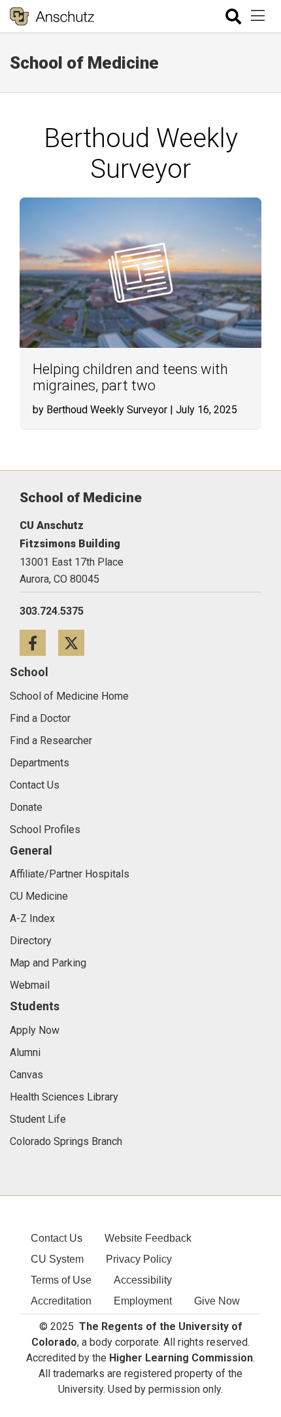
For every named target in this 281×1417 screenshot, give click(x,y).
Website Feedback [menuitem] (148, 1238)
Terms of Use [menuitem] (61, 1280)
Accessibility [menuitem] (143, 1280)
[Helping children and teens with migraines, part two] (140, 272)
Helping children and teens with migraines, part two (130, 377)
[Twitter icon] (76, 642)
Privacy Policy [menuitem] (139, 1259)
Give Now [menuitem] (217, 1300)
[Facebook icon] (39, 642)
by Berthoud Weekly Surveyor (100, 409)
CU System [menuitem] (57, 1259)
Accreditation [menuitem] (61, 1300)
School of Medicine (84, 63)
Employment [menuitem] (143, 1300)
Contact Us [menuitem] (56, 1238)
